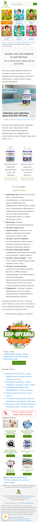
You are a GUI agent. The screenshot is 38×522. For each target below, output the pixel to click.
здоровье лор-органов (20, 480)
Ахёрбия (8, 505)
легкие (6, 482)
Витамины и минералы (19, 22)
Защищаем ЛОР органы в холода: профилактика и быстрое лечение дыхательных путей (16, 356)
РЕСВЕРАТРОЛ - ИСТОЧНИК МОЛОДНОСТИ (10, 470)
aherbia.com (28, 497)
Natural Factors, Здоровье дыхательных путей (21, 119)
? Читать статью (19, 363)
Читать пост (10, 436)
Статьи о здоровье (19, 38)
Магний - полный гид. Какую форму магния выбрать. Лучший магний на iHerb (10, 452)
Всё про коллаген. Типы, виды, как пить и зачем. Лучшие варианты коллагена (27, 432)
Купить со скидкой (10, 179)
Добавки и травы (31, 22)
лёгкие (12, 482)
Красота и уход (7, 38)
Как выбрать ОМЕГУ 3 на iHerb (27, 452)
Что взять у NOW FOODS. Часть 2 (27, 470)
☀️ (5, 516)
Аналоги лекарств (31, 38)
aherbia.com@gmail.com (27, 503)
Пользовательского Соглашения (22, 520)
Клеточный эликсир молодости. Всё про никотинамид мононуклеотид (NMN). (10, 432)
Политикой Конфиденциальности (20, 518)
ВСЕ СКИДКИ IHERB (6, 22)
